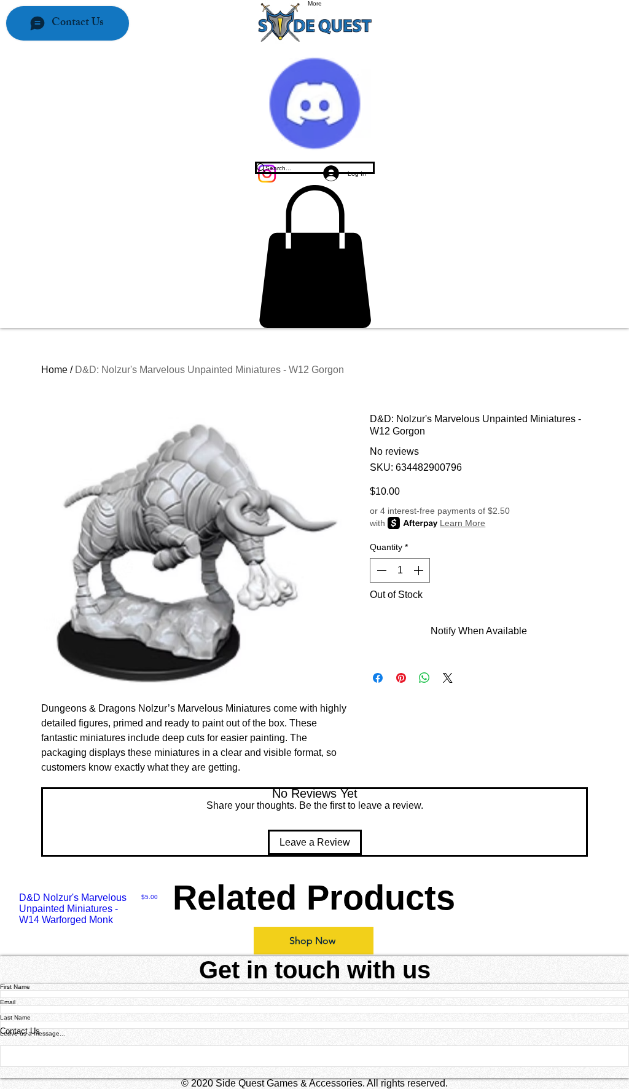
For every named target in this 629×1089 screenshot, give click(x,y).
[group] (314, 909)
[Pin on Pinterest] (401, 677)
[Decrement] (380, 570)
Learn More (462, 523)
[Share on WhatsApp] (424, 677)
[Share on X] (447, 677)
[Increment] (419, 570)
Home (54, 369)
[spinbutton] (400, 570)
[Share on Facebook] (377, 677)
